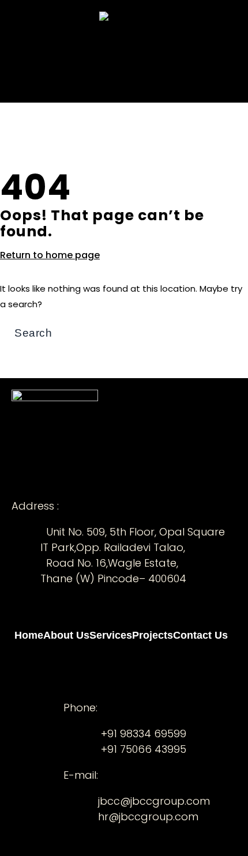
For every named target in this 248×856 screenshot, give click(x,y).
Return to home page (50, 255)
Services (101, 52)
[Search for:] (85, 333)
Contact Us (183, 52)
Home (28, 52)
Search (229, 320)
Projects (139, 52)
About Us (62, 52)
